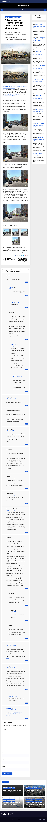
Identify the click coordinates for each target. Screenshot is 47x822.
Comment (4, 729)
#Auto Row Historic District (20, 34)
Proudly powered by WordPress (6, 819)
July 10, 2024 (29, 806)
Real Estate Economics (7, 801)
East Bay (33, 799)
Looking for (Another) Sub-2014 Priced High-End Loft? (38, 125)
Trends (13, 801)
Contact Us (44, 819)
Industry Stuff (12, 787)
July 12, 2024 (29, 793)
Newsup (17, 819)
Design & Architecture (9, 17)
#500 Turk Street (16, 32)
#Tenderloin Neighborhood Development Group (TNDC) (15, 40)
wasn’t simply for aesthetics (9, 95)
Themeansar (3, 820)
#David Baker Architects (10, 35)
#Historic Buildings (21, 35)
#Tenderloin (14, 37)
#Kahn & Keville (8, 37)
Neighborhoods (17, 17)
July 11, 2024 (6, 806)
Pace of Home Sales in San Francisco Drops (12, 791)
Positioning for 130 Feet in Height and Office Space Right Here (22, 260)
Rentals (36, 801)
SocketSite (11, 287)
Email (3, 759)
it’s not (7, 658)
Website (3, 766)
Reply (27, 295)
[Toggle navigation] (22, 10)
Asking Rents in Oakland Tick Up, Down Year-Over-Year (34, 804)
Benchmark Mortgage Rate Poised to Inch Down (12, 803)
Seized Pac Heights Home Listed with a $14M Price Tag (38, 139)
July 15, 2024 (6, 793)
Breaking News (5, 787)
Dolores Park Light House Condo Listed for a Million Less (39, 26)
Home (40, 819)
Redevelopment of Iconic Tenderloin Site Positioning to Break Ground (14, 714)
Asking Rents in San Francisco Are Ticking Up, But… (34, 792)
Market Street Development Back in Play (10, 259)
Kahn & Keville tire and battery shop (12, 94)
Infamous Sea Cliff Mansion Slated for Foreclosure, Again (39, 39)
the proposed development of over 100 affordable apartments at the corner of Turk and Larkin (15, 86)
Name (3, 752)
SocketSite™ (23, 6)
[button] (43, 9)
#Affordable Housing (9, 34)
